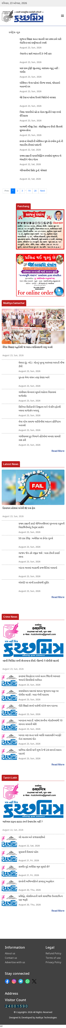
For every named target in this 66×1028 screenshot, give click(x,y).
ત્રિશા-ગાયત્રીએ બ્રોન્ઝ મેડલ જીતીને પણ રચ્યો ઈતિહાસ (40, 114)
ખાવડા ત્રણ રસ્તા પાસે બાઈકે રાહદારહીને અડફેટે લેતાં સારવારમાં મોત (40, 737)
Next (42, 191)
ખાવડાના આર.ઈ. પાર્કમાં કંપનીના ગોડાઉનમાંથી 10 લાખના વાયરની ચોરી (40, 722)
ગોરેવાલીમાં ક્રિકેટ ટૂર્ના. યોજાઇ (33, 170)
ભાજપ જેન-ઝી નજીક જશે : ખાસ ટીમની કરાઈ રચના (39, 555)
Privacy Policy (53, 962)
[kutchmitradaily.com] (16, 1006)
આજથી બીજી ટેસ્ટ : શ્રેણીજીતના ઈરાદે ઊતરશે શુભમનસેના (41, 128)
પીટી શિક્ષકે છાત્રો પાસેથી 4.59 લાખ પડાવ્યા (38, 706)
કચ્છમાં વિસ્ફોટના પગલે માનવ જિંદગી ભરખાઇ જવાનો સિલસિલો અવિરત (39, 678)
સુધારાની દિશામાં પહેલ (28, 852)
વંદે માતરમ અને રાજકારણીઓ (32, 837)
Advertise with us (15, 962)
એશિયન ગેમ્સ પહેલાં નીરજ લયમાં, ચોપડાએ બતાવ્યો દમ (40, 85)
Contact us (11, 958)
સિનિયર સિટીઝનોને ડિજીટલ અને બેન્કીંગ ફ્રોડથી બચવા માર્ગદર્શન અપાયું (40, 409)
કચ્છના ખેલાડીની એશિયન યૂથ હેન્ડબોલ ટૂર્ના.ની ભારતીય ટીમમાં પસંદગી (41, 143)
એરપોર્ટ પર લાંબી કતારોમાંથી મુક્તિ (34, 582)
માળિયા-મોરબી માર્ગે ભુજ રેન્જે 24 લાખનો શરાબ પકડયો (40, 752)
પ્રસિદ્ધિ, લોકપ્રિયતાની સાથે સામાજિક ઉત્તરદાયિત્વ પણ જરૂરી (41, 898)
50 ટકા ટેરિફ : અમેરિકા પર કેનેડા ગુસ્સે (36, 538)
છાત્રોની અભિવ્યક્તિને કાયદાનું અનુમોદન (36, 881)
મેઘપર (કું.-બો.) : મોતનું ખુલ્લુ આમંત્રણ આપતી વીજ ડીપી (41, 364)
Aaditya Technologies (46, 1017)
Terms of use (53, 958)
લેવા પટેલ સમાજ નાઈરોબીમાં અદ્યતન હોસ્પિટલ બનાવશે (40, 423)
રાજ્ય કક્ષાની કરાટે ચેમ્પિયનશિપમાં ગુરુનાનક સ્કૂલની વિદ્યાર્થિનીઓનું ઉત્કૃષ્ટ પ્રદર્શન (41, 525)
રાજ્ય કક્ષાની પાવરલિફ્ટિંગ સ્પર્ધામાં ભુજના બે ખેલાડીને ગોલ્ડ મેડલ (40, 157)
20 (35, 191)
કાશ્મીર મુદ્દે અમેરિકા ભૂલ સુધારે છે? (34, 867)
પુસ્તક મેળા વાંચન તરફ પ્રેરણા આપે (34, 377)
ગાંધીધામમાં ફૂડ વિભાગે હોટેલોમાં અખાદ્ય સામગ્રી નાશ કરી (39, 438)
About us (10, 953)
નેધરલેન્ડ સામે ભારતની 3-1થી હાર (36, 54)
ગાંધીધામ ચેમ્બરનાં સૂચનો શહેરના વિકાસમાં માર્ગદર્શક (37, 394)
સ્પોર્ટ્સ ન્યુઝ (14, 32)
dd (1, 1026)
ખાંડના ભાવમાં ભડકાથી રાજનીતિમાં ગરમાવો (38, 568)
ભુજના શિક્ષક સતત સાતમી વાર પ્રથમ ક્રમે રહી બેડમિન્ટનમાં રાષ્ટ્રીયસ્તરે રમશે (40, 41)
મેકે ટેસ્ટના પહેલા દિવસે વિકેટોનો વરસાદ (38, 97)
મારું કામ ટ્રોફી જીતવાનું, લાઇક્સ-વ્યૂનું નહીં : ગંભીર (39, 70)
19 (29, 191)
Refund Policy (53, 953)
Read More (58, 451)
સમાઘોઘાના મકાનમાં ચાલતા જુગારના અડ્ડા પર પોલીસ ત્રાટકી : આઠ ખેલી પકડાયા (38, 693)
